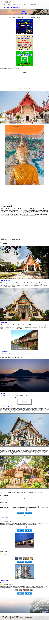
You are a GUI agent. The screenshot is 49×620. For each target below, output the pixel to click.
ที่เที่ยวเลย (2, 68)
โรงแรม (14, 4)
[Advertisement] (24, 80)
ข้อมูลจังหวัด (19, 4)
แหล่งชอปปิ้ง (26, 4)
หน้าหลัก (4, 4)
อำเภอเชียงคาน (10, 68)
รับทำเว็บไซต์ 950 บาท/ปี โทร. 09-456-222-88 (11, 7)
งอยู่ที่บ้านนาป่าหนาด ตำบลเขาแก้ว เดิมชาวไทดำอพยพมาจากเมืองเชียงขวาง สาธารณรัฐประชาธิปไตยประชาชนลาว (21, 492)
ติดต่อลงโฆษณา (33, 4)
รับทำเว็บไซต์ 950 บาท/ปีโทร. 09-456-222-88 (6, 2)
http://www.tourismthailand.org (14, 239)
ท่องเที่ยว (9, 4)
